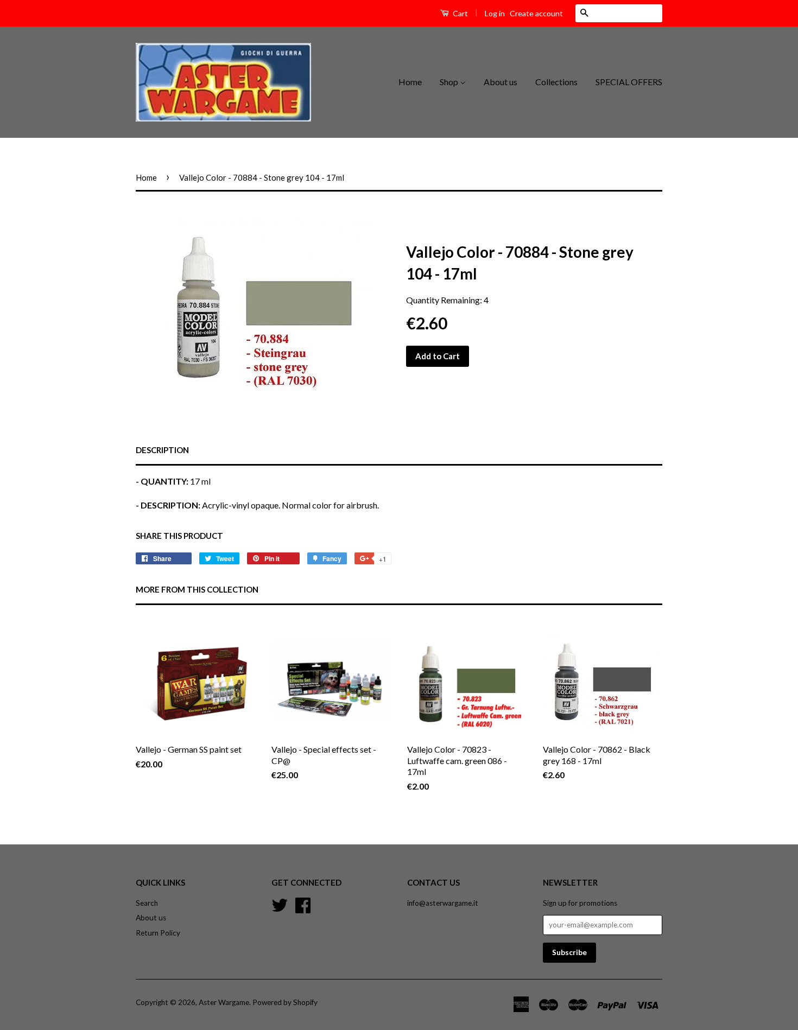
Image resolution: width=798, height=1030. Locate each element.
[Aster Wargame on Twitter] (279, 903)
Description (162, 450)
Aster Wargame (224, 1002)
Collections (556, 82)
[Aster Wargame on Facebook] (303, 903)
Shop (450, 82)
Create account (536, 13)
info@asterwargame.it (442, 903)
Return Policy (158, 933)
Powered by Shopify (285, 1002)
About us (500, 82)
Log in (495, 13)
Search (147, 903)
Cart (459, 13)
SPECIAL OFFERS (629, 82)
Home (410, 82)
